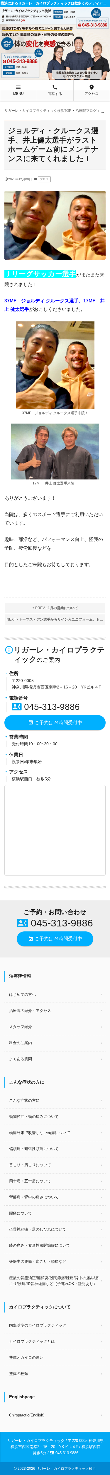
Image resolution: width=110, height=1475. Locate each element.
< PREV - (55, 608)
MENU (18, 90)
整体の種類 (18, 1373)
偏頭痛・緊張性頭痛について (34, 1149)
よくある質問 (20, 1059)
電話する (55, 90)
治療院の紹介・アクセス (30, 1010)
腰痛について (20, 1213)
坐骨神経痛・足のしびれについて (37, 1229)
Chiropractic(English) (26, 1415)
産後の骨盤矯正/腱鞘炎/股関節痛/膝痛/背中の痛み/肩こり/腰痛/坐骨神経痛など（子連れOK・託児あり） (54, 1281)
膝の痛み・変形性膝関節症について (39, 1245)
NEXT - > (55, 619)
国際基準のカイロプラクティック (37, 1325)
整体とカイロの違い (26, 1357)
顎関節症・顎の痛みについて (34, 1116)
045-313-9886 (46, 707)
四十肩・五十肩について (30, 1181)
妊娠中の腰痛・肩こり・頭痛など (37, 1261)
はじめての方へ (22, 994)
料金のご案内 (20, 1043)
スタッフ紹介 (20, 1027)
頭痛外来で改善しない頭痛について (39, 1132)
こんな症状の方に (24, 1100)
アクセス (91, 90)
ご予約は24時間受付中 (55, 722)
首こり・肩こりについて (30, 1165)
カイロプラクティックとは (32, 1341)
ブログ (44, 179)
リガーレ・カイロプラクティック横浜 (66, 1468)
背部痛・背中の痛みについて (34, 1197)
